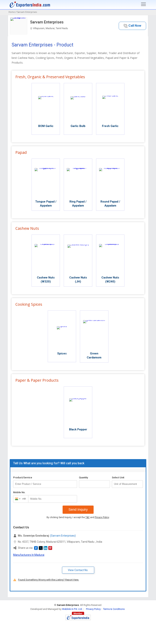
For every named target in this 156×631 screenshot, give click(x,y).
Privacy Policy (102, 517)
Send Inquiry (78, 509)
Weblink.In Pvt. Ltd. (72, 609)
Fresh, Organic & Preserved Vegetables (50, 76)
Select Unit (118, 477)
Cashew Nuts (27, 228)
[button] (132, 26)
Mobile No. (19, 492)
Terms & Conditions (114, 609)
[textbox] (127, 484)
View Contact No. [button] (78, 570)
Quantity (83, 477)
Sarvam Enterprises (47, 22)
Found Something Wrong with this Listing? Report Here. (48, 579)
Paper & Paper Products (37, 380)
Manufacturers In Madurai (28, 554)
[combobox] (20, 498)
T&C (87, 517)
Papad (21, 152)
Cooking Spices (28, 304)
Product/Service (22, 477)
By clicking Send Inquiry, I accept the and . (78, 517)
